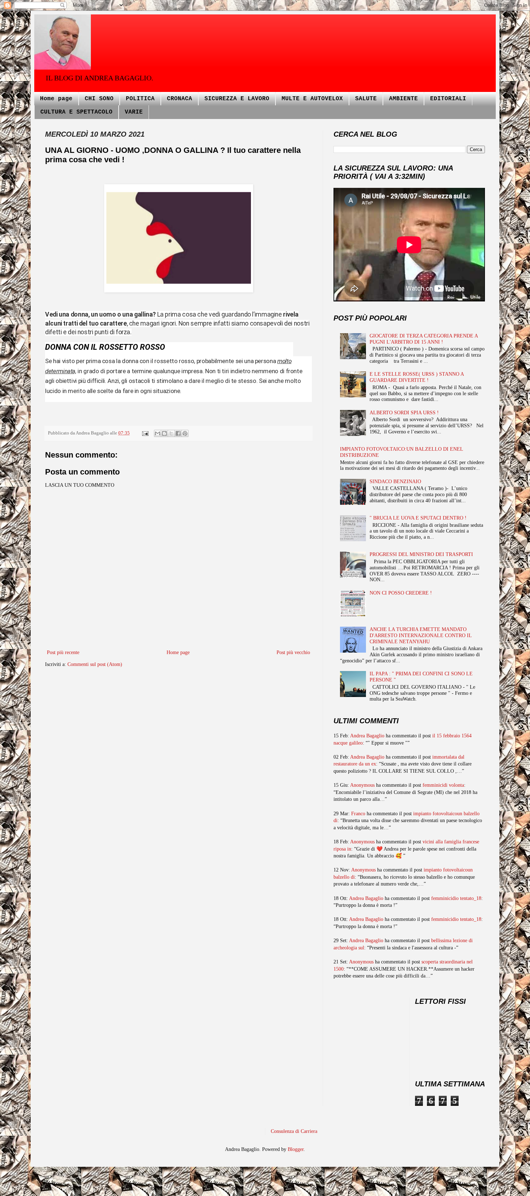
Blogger (296, 1149)
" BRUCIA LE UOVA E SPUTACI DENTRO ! (418, 518)
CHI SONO (99, 99)
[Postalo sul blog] (164, 433)
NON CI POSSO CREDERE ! (401, 593)
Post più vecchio (293, 652)
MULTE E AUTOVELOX (312, 99)
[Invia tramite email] (157, 433)
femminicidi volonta (443, 785)
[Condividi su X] (171, 433)
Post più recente (63, 652)
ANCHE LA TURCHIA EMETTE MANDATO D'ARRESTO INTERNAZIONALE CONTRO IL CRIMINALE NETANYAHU (421, 635)
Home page (56, 99)
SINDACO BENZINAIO (395, 481)
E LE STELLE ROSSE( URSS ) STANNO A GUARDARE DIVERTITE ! (417, 377)
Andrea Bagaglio (367, 735)
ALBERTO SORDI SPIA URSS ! (404, 412)
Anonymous (362, 785)
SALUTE (366, 99)
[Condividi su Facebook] (178, 433)
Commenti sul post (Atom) (94, 664)
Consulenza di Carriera (294, 1131)
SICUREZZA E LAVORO (236, 99)
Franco (358, 813)
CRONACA (179, 99)
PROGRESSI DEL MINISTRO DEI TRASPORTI (421, 554)
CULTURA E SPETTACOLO (76, 112)
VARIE (134, 112)
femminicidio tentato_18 (456, 898)
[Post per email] (145, 433)
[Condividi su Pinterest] (185, 433)
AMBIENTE (403, 99)
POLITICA (140, 99)
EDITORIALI (448, 99)
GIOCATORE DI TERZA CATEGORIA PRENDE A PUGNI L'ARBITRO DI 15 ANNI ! (424, 339)
